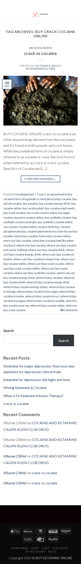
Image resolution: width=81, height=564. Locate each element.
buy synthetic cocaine (58, 217)
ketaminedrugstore (40, 68)
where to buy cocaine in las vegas (37, 291)
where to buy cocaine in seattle (45, 301)
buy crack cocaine (14, 213)
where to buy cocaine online (47, 305)
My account (35, 551)
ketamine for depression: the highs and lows (36, 379)
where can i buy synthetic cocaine (35, 273)
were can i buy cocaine (17, 240)
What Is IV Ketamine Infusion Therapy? (33, 395)
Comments (69, 310)
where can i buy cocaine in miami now (36, 259)
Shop (35, 548)
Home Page (19, 548)
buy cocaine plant (33, 208)
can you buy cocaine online (19, 227)
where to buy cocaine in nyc (42, 296)
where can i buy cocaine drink (46, 250)
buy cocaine (30, 203)
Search (8, 331)
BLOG (52, 551)
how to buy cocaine (26, 236)
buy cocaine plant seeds (60, 208)
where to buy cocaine (49, 278)
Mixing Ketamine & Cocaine (24, 387)
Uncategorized (40, 47)
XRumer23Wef (15, 456)
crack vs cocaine (40, 53)
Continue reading (40, 178)
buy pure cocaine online (28, 217)
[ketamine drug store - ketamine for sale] (40, 15)
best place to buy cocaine (55, 199)
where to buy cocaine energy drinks (25, 287)
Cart (45, 548)
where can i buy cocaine (31, 245)
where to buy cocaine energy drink (48, 282)
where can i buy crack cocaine (45, 263)
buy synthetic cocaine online (55, 222)
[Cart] (75, 15)
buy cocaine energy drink (54, 203)
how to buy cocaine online (55, 236)
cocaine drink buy (48, 227)
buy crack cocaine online (42, 213)
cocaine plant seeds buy (42, 231)
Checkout (60, 548)
